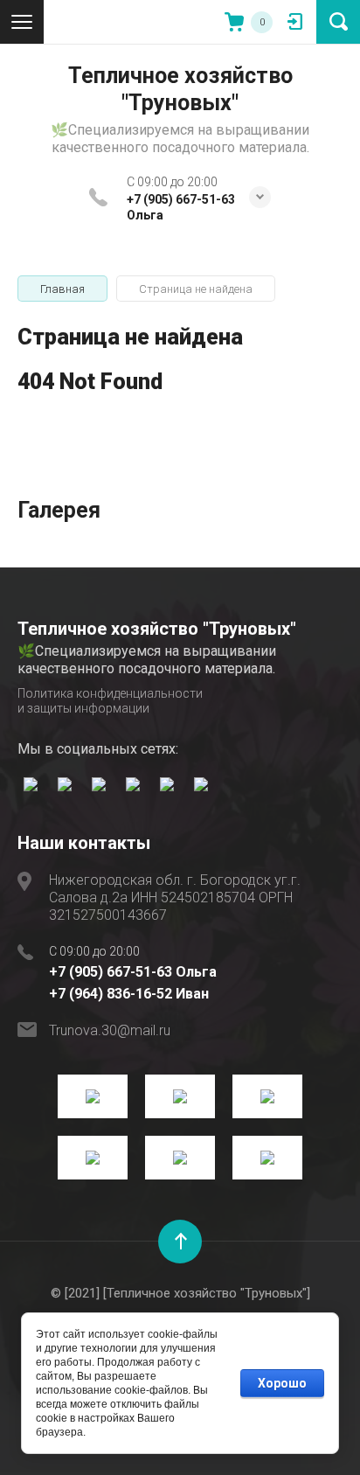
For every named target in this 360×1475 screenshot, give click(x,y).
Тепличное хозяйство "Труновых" (180, 89)
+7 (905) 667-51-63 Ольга (133, 972)
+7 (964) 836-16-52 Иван (129, 993)
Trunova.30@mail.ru (109, 1030)
